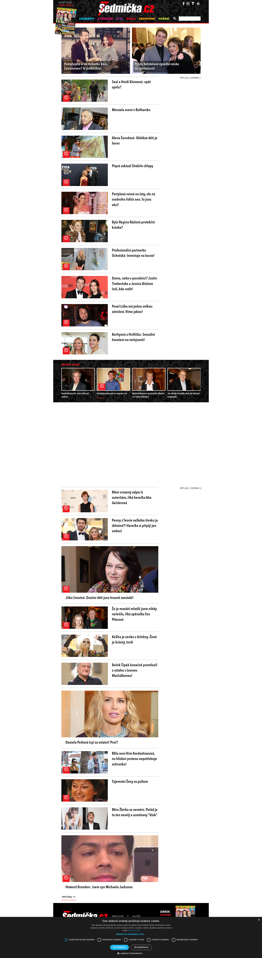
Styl (119, 19)
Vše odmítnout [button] (141, 947)
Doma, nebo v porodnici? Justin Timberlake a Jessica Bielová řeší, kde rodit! (134, 284)
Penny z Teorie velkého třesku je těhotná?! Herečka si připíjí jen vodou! (135, 526)
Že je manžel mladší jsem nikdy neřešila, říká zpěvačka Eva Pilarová (134, 614)
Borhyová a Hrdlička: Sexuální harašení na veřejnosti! (133, 337)
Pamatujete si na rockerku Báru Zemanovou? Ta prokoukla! (85, 67)
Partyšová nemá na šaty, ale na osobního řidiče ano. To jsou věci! (133, 199)
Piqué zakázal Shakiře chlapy (132, 166)
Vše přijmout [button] (119, 947)
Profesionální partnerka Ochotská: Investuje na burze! (133, 253)
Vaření (163, 19)
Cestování (147, 19)
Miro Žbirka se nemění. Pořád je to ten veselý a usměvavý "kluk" (134, 812)
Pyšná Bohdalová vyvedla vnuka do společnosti (157, 67)
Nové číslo (66, 4)
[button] (131, 934)
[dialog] (131, 937)
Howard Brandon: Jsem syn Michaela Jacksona (99, 887)
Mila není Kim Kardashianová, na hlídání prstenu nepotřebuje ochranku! (134, 759)
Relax (131, 19)
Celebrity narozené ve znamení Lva (112, 393)
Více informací (134, 930)
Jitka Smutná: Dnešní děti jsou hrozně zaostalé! (100, 598)
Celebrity (86, 19)
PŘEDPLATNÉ (118, 916)
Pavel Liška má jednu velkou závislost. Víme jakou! (132, 309)
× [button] (259, 920)
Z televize (105, 19)
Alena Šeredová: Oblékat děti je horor (134, 140)
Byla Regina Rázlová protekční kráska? (133, 225)
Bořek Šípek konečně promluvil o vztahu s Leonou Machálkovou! (134, 670)
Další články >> (69, 897)
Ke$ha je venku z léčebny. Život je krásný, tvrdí (134, 639)
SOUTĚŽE (136, 916)
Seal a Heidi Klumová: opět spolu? (131, 84)
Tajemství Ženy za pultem (130, 782)
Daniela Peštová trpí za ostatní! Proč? (92, 743)
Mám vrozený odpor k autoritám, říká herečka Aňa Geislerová (131, 498)
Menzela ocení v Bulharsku (131, 110)
